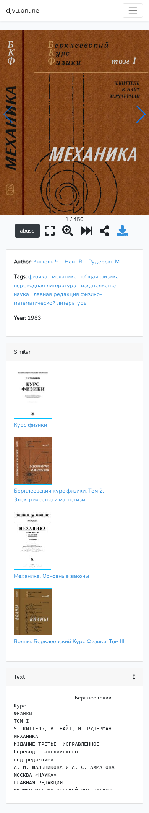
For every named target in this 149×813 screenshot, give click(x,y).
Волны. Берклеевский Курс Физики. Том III (69, 641)
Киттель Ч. (46, 261)
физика (39, 276)
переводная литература (46, 285)
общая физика (101, 276)
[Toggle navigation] (133, 10)
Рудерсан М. (104, 261)
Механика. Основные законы (51, 576)
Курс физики (30, 425)
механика (66, 276)
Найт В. (74, 261)
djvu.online (22, 10)
